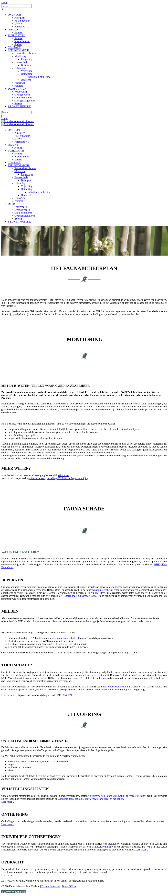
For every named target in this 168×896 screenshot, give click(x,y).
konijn (120, 798)
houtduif (79, 798)
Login (4, 2)
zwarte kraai (102, 798)
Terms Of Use (69, 886)
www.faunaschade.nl (67, 638)
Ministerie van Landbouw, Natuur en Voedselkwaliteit (118, 795)
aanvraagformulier (101, 846)
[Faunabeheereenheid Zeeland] (17, 121)
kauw (87, 798)
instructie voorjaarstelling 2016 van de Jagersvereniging (59, 478)
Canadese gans (65, 798)
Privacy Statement (50, 886)
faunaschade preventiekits (99, 590)
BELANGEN (64, 695)
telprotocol (63, 475)
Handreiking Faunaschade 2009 (79, 595)
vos (93, 798)
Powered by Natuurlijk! (13, 891)
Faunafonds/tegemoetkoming (115, 686)
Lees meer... (7, 801)
